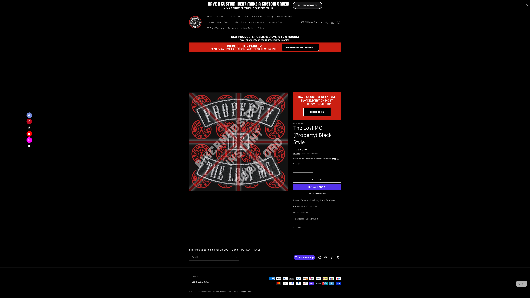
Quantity (296, 164)
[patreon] (29, 146)
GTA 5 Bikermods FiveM (203, 292)
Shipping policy (246, 291)
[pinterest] (29, 121)
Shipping (296, 153)
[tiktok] (29, 127)
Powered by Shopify (219, 292)
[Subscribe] (236, 257)
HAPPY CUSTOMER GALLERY (307, 5)
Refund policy (233, 291)
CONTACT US (317, 112)
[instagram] (29, 140)
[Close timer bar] (527, 5)
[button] (326, 22)
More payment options (317, 194)
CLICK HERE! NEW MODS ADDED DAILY (300, 47)
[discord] (29, 115)
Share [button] (299, 227)
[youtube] (29, 134)
